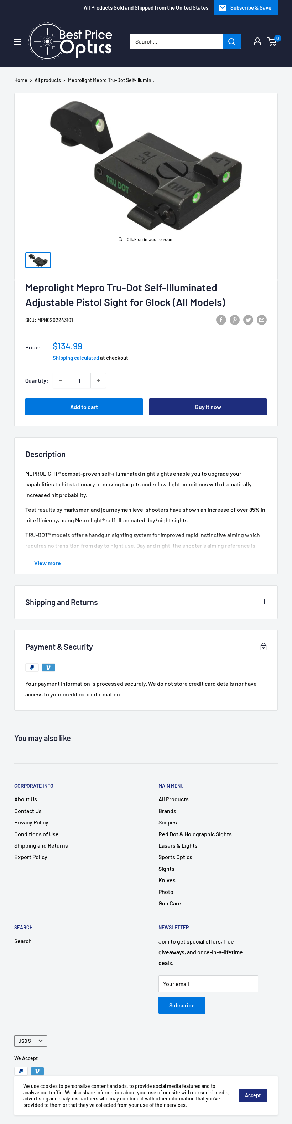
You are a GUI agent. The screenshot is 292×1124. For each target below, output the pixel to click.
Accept (253, 1095)
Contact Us (28, 810)
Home (20, 80)
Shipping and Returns (41, 845)
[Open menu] (17, 42)
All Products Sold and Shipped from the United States (146, 7)
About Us (25, 799)
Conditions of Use (36, 834)
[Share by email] (262, 319)
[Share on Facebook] (221, 319)
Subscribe (182, 1005)
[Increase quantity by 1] (98, 380)
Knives (167, 880)
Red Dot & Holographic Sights (195, 834)
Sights (166, 868)
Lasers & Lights (178, 845)
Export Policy (30, 856)
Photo (165, 891)
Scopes (167, 822)
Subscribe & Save (250, 7)
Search (23, 940)
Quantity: (36, 380)
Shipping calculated (76, 357)
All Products (173, 799)
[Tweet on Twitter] (248, 319)
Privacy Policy (31, 822)
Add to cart (84, 406)
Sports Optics (175, 856)
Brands (167, 810)
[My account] (257, 41)
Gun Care (169, 903)
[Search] (232, 41)
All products (48, 80)
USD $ (24, 1041)
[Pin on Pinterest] (235, 319)
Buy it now (208, 406)
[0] (271, 41)
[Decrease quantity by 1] (60, 380)
